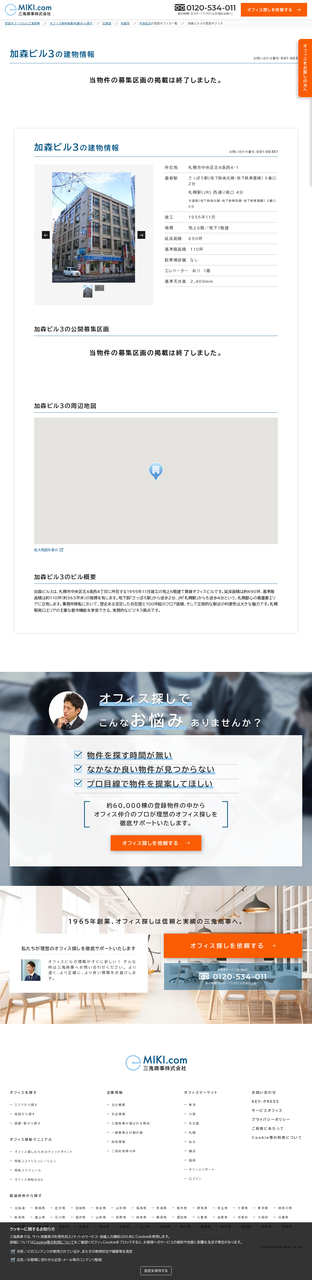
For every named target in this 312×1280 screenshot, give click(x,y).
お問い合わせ (264, 1092)
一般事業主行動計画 (127, 1132)
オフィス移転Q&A (29, 1179)
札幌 (192, 1132)
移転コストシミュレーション (36, 1160)
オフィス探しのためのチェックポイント (44, 1151)
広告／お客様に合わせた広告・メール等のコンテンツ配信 (59, 1259)
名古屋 (194, 1123)
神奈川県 (285, 1207)
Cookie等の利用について (54, 1242)
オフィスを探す (23, 1092)
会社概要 (119, 1104)
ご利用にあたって (268, 1128)
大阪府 (263, 1217)
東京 (192, 1104)
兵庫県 (283, 1217)
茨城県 (161, 1207)
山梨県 (101, 1217)
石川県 (60, 1217)
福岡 (192, 1160)
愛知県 (182, 1217)
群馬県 (202, 1207)
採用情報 (119, 1141)
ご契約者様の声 (124, 1151)
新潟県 (20, 1217)
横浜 (192, 1151)
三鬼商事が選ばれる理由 (131, 1123)
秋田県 (101, 1207)
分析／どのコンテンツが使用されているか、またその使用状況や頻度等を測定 (75, 1251)
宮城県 (81, 1207)
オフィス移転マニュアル (31, 1139)
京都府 (243, 1217)
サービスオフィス (267, 1110)
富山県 (40, 1217)
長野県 (121, 1217)
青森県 (40, 1207)
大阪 (192, 1114)
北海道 (20, 1207)
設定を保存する (156, 1270)
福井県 (81, 1217)
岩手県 (60, 1207)
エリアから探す (26, 1104)
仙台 (192, 1141)
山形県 (121, 1207)
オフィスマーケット (201, 1092)
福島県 (141, 1207)
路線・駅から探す (28, 1123)
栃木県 (182, 1207)
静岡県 (161, 1217)
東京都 (263, 1207)
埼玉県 (222, 1207)
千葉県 (243, 1207)
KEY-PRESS (265, 1101)
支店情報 (119, 1114)
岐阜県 (141, 1217)
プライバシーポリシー (271, 1119)
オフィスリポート (201, 1169)
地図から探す (25, 1114)
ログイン (195, 1178)
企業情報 (115, 1092)
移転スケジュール (28, 1170)
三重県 (202, 1217)
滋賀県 (222, 1217)
